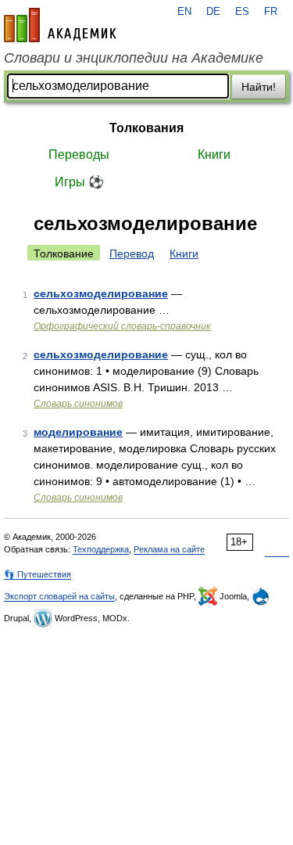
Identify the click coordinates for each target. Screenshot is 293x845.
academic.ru (60, 25)
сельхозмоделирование (101, 293)
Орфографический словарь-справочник (122, 326)
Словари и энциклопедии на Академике (133, 58)
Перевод (131, 253)
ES (242, 11)
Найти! (258, 87)
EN (184, 11)
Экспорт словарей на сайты (59, 596)
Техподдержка (101, 549)
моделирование (78, 432)
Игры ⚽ (79, 182)
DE (213, 11)
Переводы (78, 154)
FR (270, 11)
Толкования (146, 128)
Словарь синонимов (78, 403)
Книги (214, 154)
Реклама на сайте (169, 549)
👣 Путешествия (37, 574)
